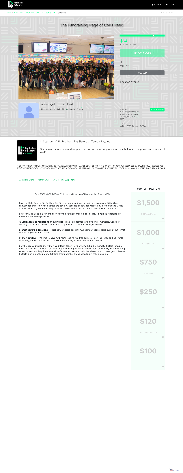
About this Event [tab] (26, 180)
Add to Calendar (158, 110)
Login (171, 4)
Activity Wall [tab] (43, 180)
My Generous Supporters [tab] (64, 180)
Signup (157, 4)
